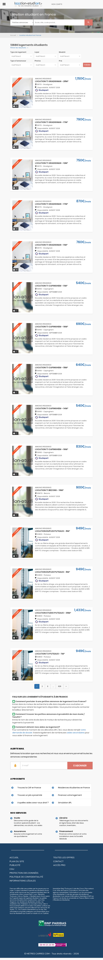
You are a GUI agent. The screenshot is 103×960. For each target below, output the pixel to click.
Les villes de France (61, 890)
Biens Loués (89, 898)
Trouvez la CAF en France (29, 787)
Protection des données (24, 873)
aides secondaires (76, 732)
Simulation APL (65, 802)
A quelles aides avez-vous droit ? (33, 802)
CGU (12, 869)
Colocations (73, 890)
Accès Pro (59, 865)
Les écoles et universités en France (71, 898)
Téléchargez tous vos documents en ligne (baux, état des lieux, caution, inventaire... (73, 822)
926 (59, 686)
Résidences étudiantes (62, 900)
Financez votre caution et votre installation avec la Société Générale (73, 836)
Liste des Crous (78, 888)
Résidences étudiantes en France (74, 787)
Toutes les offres (63, 857)
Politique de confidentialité (26, 876)
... (53, 686)
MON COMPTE (57, 4)
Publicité (15, 865)
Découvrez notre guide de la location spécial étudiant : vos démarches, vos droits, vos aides (28, 822)
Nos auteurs (89, 888)
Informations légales (23, 880)
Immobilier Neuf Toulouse (62, 888)
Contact (58, 861)
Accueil (14, 857)
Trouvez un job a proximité (29, 795)
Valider (87, 65)
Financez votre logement (70, 795)
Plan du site (17, 861)
